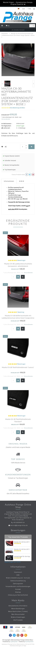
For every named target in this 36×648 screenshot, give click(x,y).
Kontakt (18, 589)
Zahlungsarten (18, 583)
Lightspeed (13, 641)
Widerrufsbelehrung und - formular (18, 578)
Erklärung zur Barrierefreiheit (18, 595)
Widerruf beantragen (18, 617)
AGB (18, 575)
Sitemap (18, 592)
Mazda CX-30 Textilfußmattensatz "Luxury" (18, 367)
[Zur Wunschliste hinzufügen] (2, 147)
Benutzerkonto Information (18, 606)
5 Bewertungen (21, 416)
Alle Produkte (18, 620)
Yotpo (24, 645)
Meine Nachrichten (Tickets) (18, 611)
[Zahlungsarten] (5, 627)
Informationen (9, 181)
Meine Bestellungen (18, 608)
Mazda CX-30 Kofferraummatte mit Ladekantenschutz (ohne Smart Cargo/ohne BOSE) (18, 318)
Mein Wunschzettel (18, 614)
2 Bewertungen (21, 260)
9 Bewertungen (21, 364)
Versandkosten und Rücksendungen (18, 586)
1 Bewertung (20, 312)
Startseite (4, 33)
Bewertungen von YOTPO (13, 562)
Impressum (18, 572)
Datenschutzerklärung (18, 581)
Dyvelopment (29, 641)
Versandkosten (5, 119)
